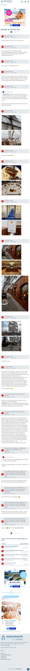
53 (15, 32)
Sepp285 (5, 403)
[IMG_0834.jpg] (11, 252)
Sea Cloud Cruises (8, 35)
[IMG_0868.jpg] (11, 122)
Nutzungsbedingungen (6, 654)
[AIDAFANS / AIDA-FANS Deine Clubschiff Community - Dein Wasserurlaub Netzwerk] (10, 1)
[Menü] (28, 1)
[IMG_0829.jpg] (11, 267)
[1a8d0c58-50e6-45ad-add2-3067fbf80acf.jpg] (11, 172)
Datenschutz (4, 656)
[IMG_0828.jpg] (11, 212)
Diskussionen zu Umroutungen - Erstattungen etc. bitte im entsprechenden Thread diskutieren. (15, 450)
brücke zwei (6, 37)
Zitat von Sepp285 (9, 457)
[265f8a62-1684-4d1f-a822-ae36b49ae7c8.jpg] (11, 188)
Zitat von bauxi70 (9, 92)
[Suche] (22, 1)
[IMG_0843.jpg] (11, 227)
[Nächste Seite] (18, 32)
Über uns (3, 653)
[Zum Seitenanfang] (28, 669)
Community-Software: (15, 669)
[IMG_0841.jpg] (11, 328)
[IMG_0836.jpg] (11, 138)
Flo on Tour (20, 528)
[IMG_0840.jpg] (11, 343)
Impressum (3, 657)
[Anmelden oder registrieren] (25, 2)
